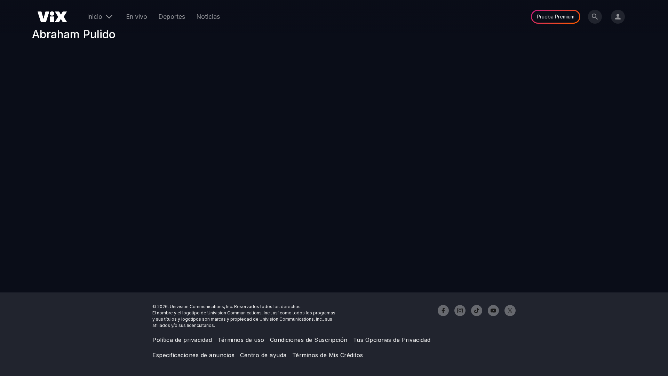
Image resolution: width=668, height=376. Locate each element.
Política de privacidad (182, 339)
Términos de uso (240, 339)
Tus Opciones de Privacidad (392, 339)
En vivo (136, 16)
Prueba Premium (555, 16)
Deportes (171, 16)
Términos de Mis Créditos (327, 355)
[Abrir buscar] (595, 17)
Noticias (208, 16)
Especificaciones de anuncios (193, 355)
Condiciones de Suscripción (309, 339)
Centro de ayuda (263, 355)
